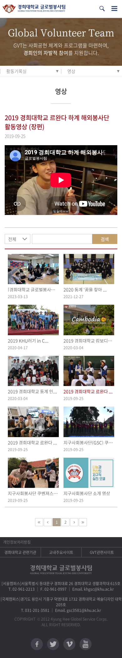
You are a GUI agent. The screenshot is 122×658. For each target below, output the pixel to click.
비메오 (69, 644)
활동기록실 (16, 71)
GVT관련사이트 (102, 552)
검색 (105, 239)
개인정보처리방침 (17, 542)
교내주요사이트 (61, 552)
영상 (71, 71)
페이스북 (37, 644)
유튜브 (85, 644)
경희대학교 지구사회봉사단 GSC (34, 9)
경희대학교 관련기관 (20, 552)
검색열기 (102, 8)
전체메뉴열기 (114, 8)
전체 (12, 239)
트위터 (53, 644)
